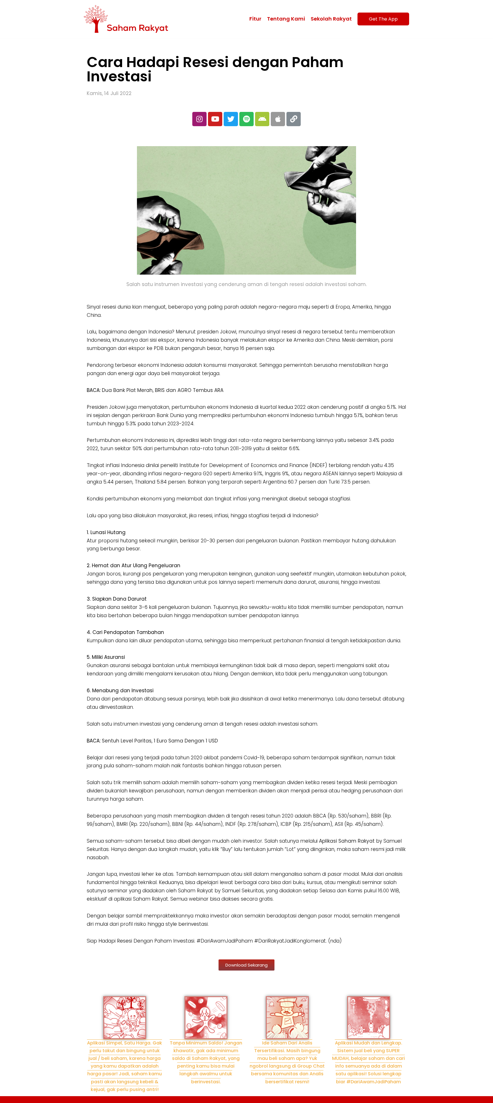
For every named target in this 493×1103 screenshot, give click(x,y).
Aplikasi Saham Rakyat (347, 841)
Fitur (255, 18)
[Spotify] (246, 119)
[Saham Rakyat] (127, 19)
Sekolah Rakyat (331, 18)
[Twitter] (231, 119)
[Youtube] (215, 119)
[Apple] (278, 119)
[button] (246, 965)
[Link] (293, 119)
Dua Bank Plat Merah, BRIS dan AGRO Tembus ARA (162, 390)
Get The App (383, 19)
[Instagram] (199, 119)
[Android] (262, 119)
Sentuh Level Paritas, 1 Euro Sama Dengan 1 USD (160, 740)
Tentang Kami (286, 18)
